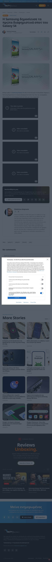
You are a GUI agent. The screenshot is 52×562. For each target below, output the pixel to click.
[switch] (41, 279)
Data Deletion (19, 302)
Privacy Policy (33, 302)
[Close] (48, 260)
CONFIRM (17, 297)
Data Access (26, 302)
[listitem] (26, 277)
